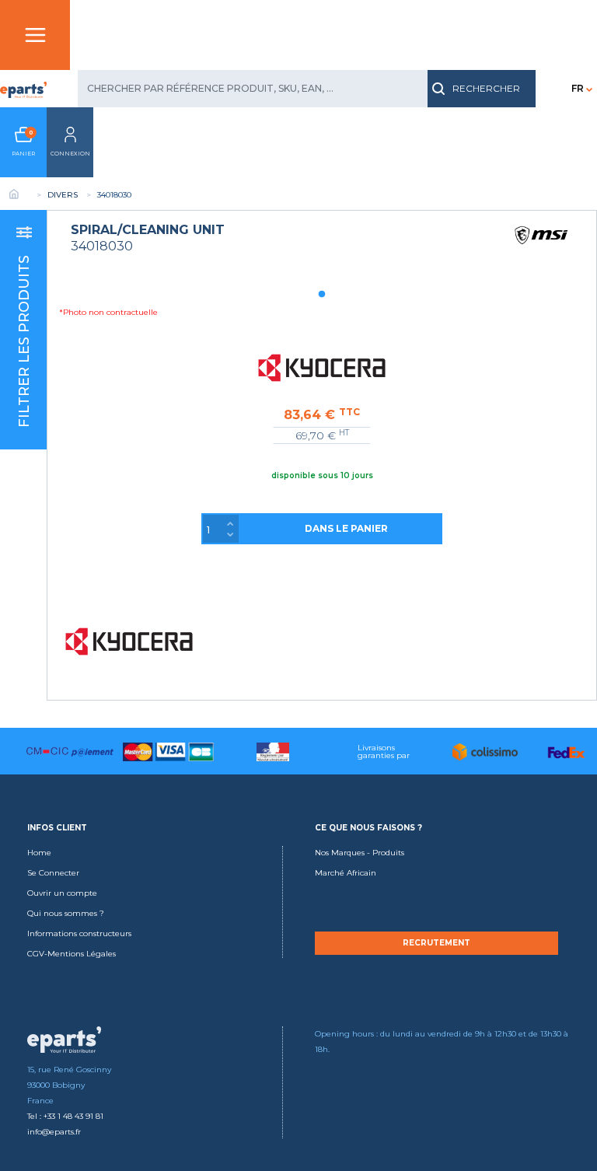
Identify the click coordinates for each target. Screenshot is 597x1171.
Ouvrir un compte (62, 893)
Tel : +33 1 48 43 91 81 (65, 1116)
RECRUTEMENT (436, 943)
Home (39, 853)
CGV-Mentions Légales (71, 954)
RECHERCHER (486, 88)
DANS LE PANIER (346, 528)
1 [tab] (322, 294)
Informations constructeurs (79, 933)
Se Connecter (53, 873)
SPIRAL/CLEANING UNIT (148, 229)
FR (577, 88)
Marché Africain (345, 873)
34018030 (102, 246)
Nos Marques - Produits (359, 853)
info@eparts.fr (54, 1132)
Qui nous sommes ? (65, 913)
